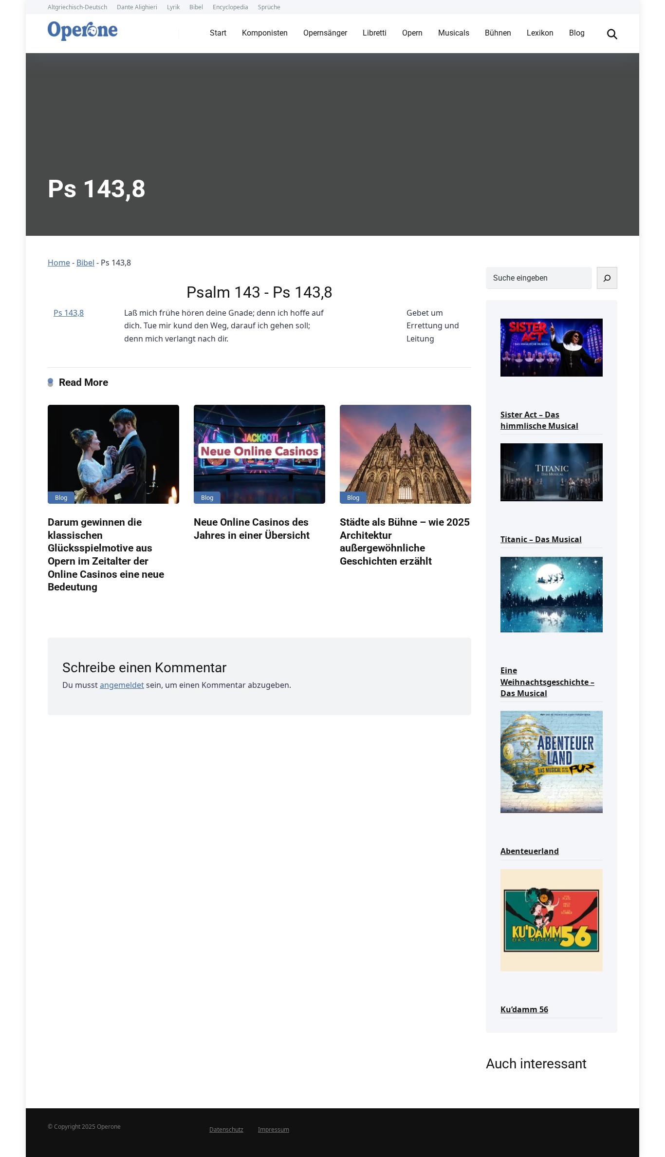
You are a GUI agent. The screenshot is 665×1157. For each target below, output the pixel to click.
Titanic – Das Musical (541, 539)
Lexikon (540, 33)
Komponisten (265, 33)
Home (59, 262)
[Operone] (82, 29)
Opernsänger (325, 33)
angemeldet (122, 685)
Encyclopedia (230, 7)
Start (218, 33)
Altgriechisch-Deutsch (77, 7)
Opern (412, 33)
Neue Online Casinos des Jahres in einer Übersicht (252, 528)
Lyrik (173, 7)
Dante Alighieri (137, 7)
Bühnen (498, 33)
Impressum (273, 1129)
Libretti (375, 33)
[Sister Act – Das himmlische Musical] (551, 347)
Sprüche (269, 7)
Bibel (196, 7)
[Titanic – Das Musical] (551, 471)
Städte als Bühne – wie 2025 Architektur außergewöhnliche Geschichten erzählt (405, 541)
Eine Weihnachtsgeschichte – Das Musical (547, 681)
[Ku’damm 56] (551, 919)
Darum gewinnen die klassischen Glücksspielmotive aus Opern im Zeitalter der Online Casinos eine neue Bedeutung (106, 554)
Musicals (453, 33)
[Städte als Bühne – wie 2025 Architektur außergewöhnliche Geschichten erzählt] (405, 454)
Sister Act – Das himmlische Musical (539, 420)
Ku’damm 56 (524, 1009)
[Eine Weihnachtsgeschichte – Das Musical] (551, 594)
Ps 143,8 (69, 312)
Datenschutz (226, 1129)
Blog (577, 33)
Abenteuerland (529, 851)
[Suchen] (607, 278)
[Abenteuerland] (551, 761)
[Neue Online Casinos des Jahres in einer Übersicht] (259, 454)
